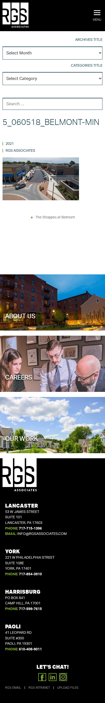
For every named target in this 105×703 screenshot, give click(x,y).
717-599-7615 (30, 609)
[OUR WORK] (52, 444)
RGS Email (13, 687)
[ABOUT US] (52, 321)
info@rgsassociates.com (42, 534)
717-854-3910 (30, 574)
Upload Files (67, 687)
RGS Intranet (39, 687)
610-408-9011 (30, 649)
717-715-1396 (30, 528)
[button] (97, 16)
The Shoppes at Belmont (55, 217)
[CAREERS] (52, 383)
